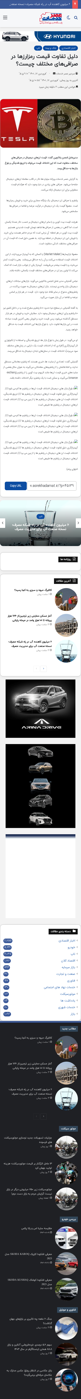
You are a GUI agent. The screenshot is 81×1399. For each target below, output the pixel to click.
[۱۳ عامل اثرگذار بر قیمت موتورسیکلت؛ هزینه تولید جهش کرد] (66, 1173)
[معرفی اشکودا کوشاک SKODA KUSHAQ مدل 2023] (66, 1289)
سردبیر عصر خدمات (65, 74)
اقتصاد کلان (68, 961)
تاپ (38, 48)
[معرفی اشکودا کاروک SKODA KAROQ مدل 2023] (66, 1263)
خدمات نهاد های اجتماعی (59, 987)
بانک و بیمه (50, 48)
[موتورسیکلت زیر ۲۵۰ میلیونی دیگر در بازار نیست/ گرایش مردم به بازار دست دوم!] (66, 1198)
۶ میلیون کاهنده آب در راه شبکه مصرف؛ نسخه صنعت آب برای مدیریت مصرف (40, 527)
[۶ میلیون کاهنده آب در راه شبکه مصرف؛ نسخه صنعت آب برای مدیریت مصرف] (66, 651)
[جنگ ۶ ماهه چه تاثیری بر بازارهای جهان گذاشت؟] (66, 1328)
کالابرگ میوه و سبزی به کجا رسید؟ (33, 590)
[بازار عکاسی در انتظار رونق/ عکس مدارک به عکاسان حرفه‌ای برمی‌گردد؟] (66, 1380)
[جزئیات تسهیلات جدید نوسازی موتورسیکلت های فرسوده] (66, 1147)
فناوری (71, 981)
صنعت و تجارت (65, 974)
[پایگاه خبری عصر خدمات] (51, 18)
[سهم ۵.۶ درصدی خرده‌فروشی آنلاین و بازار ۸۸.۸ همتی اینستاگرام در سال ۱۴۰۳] (66, 1354)
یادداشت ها (68, 1001)
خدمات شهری (66, 1007)
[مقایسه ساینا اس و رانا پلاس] (66, 1237)
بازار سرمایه (68, 967)
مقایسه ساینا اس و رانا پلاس (36, 1228)
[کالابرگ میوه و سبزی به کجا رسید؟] (66, 599)
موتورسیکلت (67, 994)
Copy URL (16, 486)
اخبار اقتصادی (68, 48)
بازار (73, 1014)
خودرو (71, 947)
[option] (40, 523)
